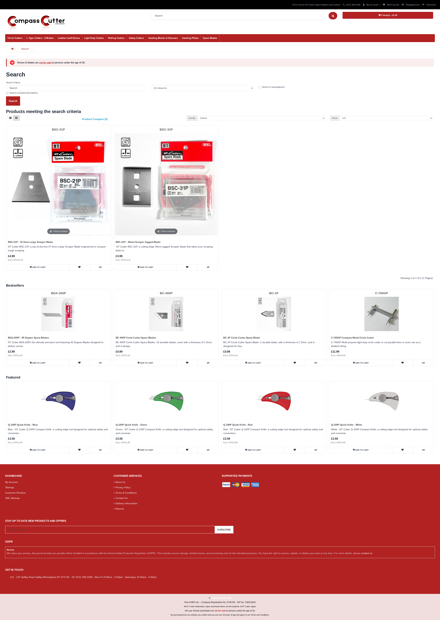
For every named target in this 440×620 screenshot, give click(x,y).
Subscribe (224, 529)
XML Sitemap (12, 498)
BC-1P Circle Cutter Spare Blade (241, 337)
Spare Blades (210, 38)
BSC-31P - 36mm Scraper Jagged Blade (138, 242)
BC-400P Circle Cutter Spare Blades (136, 337)
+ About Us (119, 482)
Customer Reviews (15, 492)
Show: (335, 118)
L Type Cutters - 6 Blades (40, 38)
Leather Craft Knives (69, 38)
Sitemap (9, 487)
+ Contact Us (120, 498)
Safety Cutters (136, 38)
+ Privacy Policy (121, 487)
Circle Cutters (15, 38)
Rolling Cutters (116, 38)
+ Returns (118, 508)
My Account (11, 482)
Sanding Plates (190, 38)
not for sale (45, 62)
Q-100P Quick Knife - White (346, 424)
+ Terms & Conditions (125, 492)
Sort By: (192, 118)
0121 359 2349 (353, 5)
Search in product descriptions (23, 93)
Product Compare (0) (95, 119)
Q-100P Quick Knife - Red (237, 424)
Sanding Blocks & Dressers (163, 38)
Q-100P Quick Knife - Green (131, 424)
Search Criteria (13, 82)
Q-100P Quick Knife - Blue (23, 424)
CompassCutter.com (221, 598)
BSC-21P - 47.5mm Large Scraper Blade (30, 242)
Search (25, 48)
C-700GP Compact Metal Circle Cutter (352, 337)
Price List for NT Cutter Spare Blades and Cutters (316, 5)
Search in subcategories (273, 87)
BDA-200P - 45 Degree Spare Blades (28, 337)
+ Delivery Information (125, 503)
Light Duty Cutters (94, 38)
